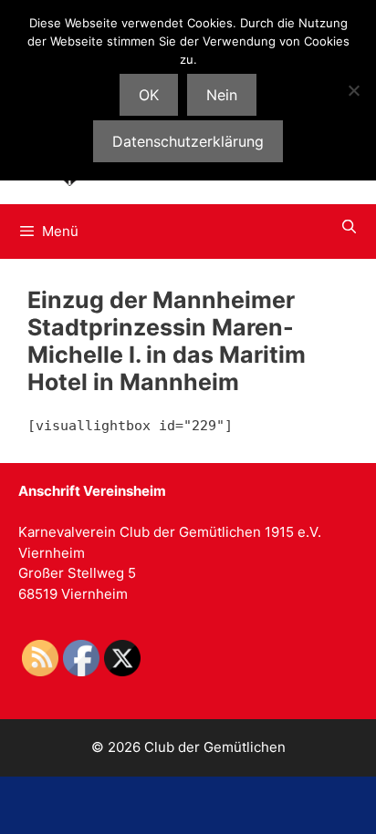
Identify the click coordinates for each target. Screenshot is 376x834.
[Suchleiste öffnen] (349, 227)
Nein (221, 95)
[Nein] (353, 90)
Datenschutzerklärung (188, 141)
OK (149, 95)
